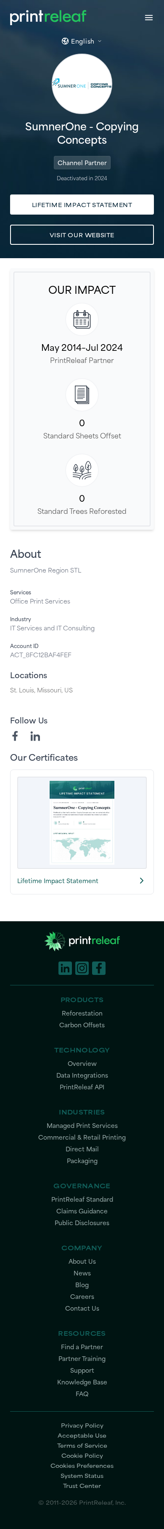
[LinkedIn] (35, 736)
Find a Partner (82, 1346)
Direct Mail (82, 1149)
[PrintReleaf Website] (48, 17)
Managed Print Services (82, 1125)
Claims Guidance (82, 1211)
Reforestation (82, 1013)
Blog (82, 1284)
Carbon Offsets (82, 1025)
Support (82, 1370)
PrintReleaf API (82, 1087)
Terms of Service (82, 1445)
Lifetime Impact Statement (82, 204)
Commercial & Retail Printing (82, 1137)
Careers (82, 1296)
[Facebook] (15, 736)
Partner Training (82, 1358)
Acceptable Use (82, 1435)
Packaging (82, 1160)
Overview (82, 1063)
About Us (82, 1261)
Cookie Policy (82, 1455)
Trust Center (82, 1485)
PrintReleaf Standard (82, 1199)
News (82, 1273)
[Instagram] (82, 968)
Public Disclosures (82, 1222)
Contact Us (82, 1308)
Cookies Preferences (82, 1465)
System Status (82, 1475)
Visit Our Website (82, 235)
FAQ (82, 1393)
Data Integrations (82, 1075)
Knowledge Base (82, 1382)
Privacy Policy (82, 1425)
